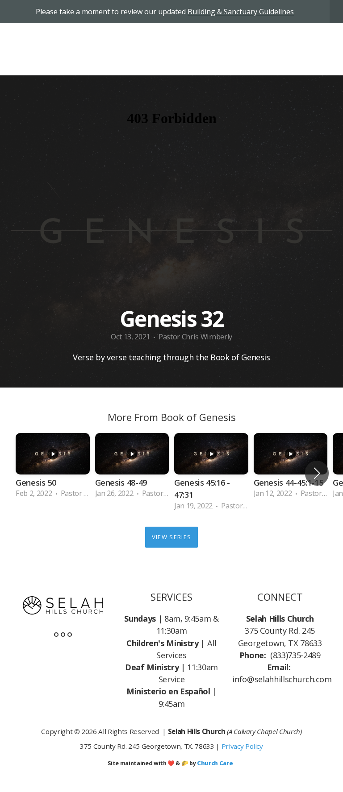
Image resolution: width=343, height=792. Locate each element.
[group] (53, 467)
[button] (317, 473)
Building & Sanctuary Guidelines (241, 11)
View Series (171, 537)
